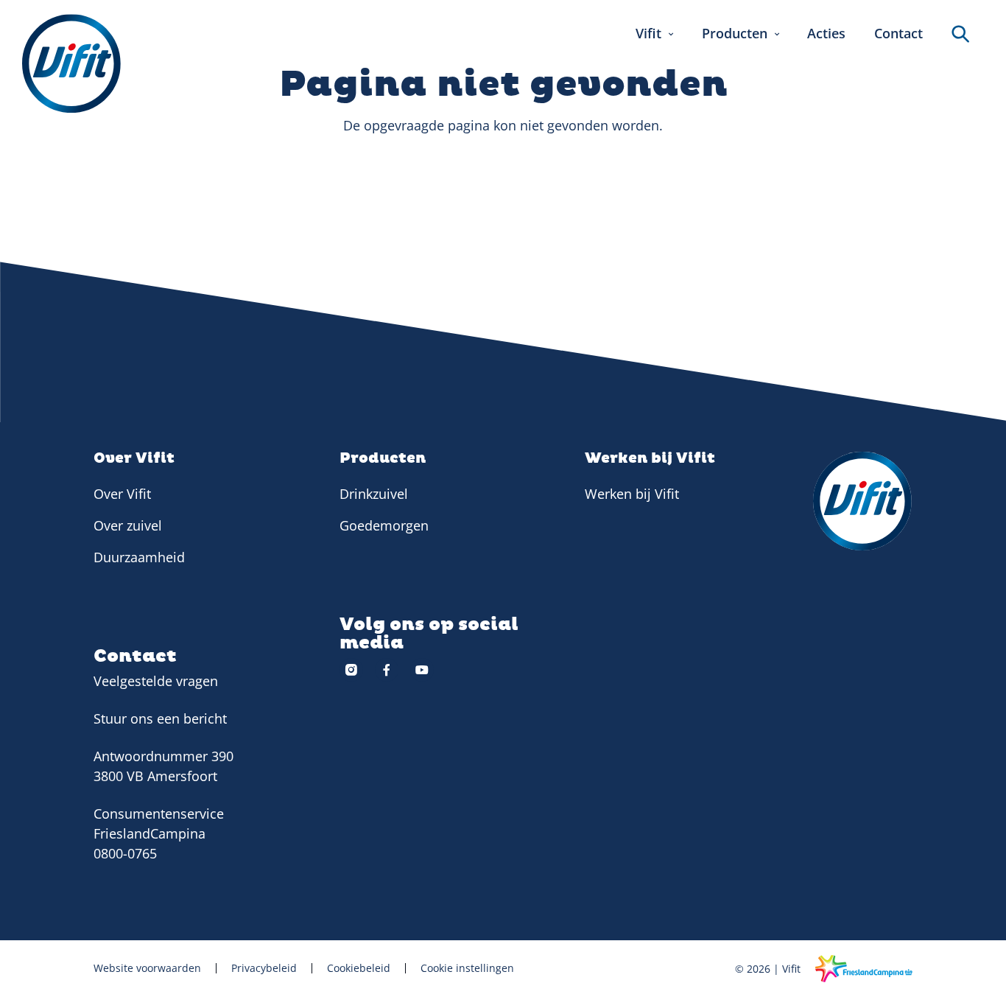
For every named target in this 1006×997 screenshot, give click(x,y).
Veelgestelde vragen (156, 681)
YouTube (422, 670)
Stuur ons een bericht (160, 718)
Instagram (351, 670)
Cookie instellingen (467, 968)
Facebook (386, 670)
